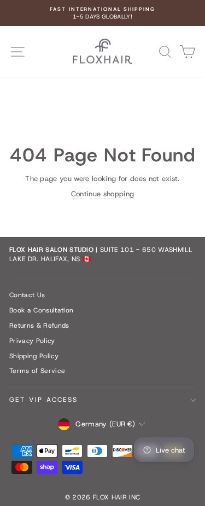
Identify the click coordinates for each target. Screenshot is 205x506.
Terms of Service (37, 370)
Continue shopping (102, 193)
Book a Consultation (41, 310)
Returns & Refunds (39, 325)
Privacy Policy (32, 340)
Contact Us (27, 295)
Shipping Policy (33, 356)
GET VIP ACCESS (43, 399)
